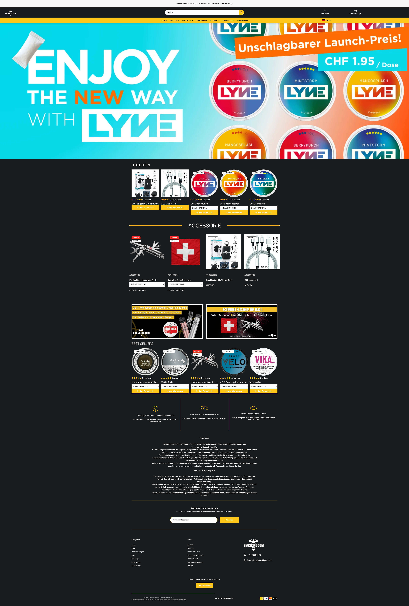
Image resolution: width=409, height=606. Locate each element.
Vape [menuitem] (215, 20)
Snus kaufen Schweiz (195, 555)
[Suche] (241, 12)
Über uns (191, 548)
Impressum (149, 599)
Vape (133, 548)
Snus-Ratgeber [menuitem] (242, 20)
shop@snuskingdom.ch (262, 560)
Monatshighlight (138, 552)
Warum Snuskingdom (195, 562)
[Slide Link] (204, 91)
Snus (133, 545)
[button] (355, 12)
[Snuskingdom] (14, 15)
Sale (133, 555)
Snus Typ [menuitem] (173, 20)
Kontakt (190, 545)
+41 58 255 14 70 (254, 555)
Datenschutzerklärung (138, 599)
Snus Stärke (136, 562)
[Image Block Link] (167, 321)
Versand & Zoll (193, 559)
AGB (155, 599)
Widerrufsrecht (176, 599)
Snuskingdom (154, 597)
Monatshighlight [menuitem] (228, 20)
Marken (190, 566)
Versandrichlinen (194, 552)
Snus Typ (135, 559)
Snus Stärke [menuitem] (186, 20)
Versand (183, 599)
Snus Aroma (136, 566)
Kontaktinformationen (163, 599)
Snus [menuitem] (163, 20)
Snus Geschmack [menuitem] (202, 20)
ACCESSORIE (134, 275)
